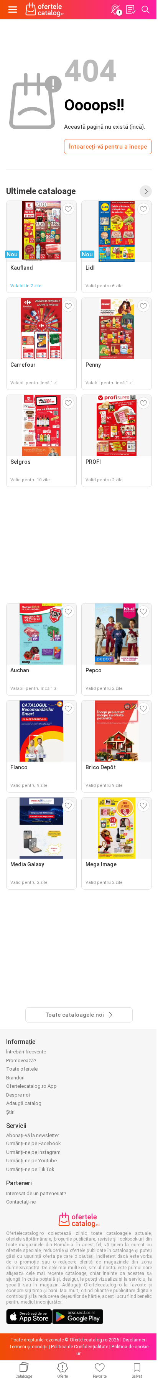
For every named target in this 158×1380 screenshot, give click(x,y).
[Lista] (130, 9)
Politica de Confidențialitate (79, 1346)
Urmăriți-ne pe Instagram (33, 1152)
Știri (10, 1112)
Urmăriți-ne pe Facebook (33, 1143)
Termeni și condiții (28, 1346)
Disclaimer (134, 1340)
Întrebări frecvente (26, 1052)
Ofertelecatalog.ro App (31, 1086)
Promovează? (21, 1060)
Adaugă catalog (23, 1103)
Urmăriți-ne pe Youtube (31, 1160)
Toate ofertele (22, 1069)
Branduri (15, 1078)
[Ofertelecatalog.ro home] (44, 9)
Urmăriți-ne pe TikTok (30, 1169)
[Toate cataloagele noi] (146, 191)
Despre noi (18, 1095)
